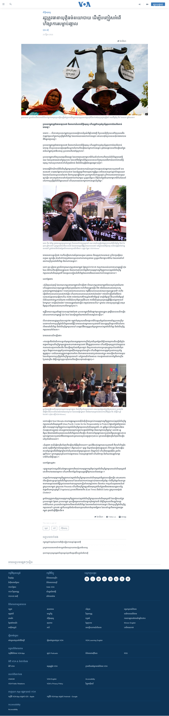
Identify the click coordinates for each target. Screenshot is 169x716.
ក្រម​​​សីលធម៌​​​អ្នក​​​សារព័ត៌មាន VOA (96, 666)
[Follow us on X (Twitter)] (92, 579)
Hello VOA (50, 587)
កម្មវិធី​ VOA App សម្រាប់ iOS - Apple (21, 697)
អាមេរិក (10, 618)
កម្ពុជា (10, 609)
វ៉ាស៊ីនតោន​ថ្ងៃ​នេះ (13, 582)
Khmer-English (130, 623)
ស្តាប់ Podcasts (52, 653)
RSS (126, 653)
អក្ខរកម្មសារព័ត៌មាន (130, 609)
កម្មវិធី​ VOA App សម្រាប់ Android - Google (62, 697)
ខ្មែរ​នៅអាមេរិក (12, 623)
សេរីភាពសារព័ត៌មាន (130, 614)
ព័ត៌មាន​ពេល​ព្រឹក (51, 578)
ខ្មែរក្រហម (88, 623)
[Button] (121, 41)
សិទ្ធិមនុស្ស (50, 618)
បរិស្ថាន (87, 609)
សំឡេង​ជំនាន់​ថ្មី (51, 592)
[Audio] (140, 4)
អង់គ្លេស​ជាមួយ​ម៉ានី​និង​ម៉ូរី (16, 640)
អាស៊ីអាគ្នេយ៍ (12, 627)
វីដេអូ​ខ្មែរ (11, 578)
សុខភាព (49, 623)
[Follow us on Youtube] (98, 579)
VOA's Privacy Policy (55, 684)
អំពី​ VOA (11, 666)
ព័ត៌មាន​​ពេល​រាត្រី (51, 582)
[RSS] (116, 579)
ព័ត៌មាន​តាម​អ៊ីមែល (91, 653)
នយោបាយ (50, 609)
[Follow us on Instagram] (104, 579)
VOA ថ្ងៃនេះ (12, 587)
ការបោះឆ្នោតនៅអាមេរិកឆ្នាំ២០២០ (135, 618)
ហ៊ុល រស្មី (46, 30)
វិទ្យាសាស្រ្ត (88, 614)
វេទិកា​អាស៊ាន (50, 596)
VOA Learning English (94, 640)
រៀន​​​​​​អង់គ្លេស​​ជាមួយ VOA (55, 640)
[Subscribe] (128, 579)
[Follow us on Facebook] (86, 579)
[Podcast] (122, 579)
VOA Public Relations (16, 684)
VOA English (52, 679)
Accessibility (90, 679)
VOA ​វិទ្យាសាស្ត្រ (13, 592)
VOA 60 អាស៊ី (13, 596)
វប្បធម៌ (87, 618)
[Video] (147, 4)
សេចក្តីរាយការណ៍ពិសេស (93, 627)
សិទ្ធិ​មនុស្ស (47, 12)
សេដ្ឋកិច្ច (49, 614)
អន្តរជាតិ (11, 614)
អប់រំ (48, 627)
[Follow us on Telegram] (110, 579)
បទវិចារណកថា (129, 627)
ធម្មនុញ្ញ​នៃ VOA (52, 666)
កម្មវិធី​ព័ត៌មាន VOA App (16, 653)
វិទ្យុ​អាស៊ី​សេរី (89, 684)
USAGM (11, 679)
